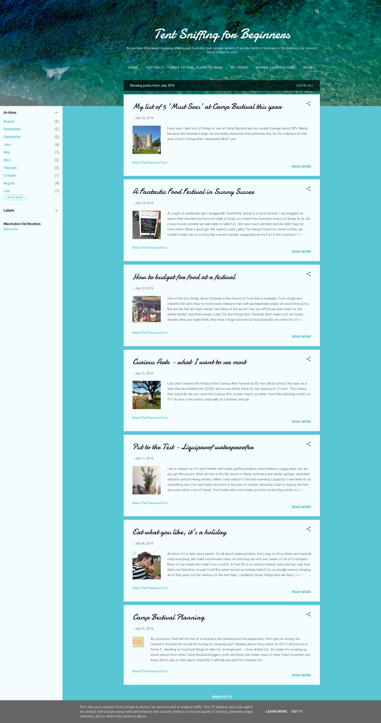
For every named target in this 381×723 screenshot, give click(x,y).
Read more (301, 167)
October (10, 175)
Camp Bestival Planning (168, 617)
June (7, 144)
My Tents (239, 68)
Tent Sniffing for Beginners (221, 33)
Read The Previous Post (150, 163)
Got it (297, 712)
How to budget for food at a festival (184, 276)
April (7, 160)
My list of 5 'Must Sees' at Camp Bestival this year (207, 106)
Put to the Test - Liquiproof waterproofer (193, 446)
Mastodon (11, 229)
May (7, 152)
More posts (222, 697)
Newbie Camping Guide (275, 68)
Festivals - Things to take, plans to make (184, 68)
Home (133, 68)
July (7, 191)
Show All (305, 85)
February (10, 168)
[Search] (317, 12)
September (12, 129)
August (9, 121)
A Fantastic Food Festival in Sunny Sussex (193, 191)
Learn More (276, 712)
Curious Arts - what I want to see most (189, 361)
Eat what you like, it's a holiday (179, 531)
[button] (308, 104)
